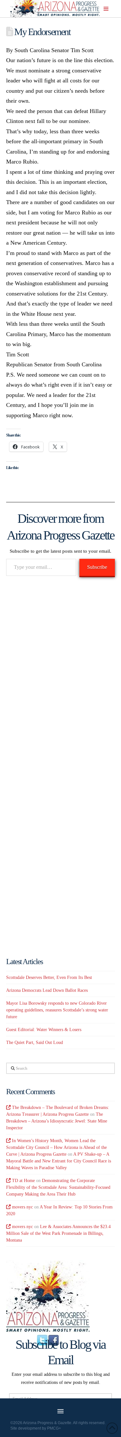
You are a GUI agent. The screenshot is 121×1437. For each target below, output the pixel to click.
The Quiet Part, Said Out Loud (34, 1042)
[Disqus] (60, 674)
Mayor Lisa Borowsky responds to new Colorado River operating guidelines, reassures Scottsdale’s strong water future (57, 1010)
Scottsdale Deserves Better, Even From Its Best (49, 977)
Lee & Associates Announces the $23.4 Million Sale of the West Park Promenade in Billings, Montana (58, 1233)
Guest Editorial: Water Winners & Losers (43, 1029)
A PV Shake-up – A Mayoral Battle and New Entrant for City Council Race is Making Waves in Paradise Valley (58, 1161)
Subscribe (97, 567)
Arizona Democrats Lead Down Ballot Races (47, 990)
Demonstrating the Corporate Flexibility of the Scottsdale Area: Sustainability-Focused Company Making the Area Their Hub (58, 1187)
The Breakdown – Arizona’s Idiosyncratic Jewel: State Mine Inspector (56, 1121)
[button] (106, 8)
